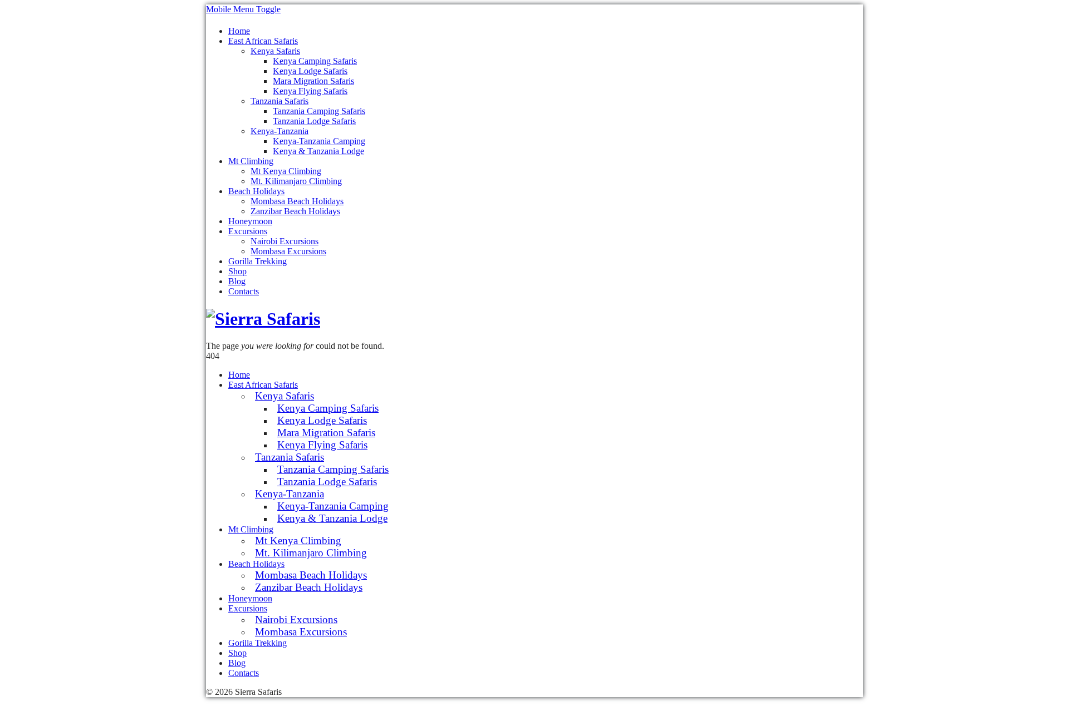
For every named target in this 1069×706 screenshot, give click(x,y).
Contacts (243, 291)
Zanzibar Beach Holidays (295, 211)
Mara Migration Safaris (313, 81)
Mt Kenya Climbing (286, 171)
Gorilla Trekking (257, 261)
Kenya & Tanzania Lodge (318, 151)
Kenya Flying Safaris (310, 91)
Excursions (247, 231)
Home (239, 31)
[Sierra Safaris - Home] (263, 319)
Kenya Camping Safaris (315, 61)
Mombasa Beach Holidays (297, 201)
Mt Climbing (250, 161)
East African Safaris (263, 41)
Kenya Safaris (275, 51)
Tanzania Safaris (279, 101)
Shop (237, 271)
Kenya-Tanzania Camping (319, 141)
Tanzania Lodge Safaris (314, 121)
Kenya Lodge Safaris (310, 71)
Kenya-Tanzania (279, 131)
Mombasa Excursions (288, 251)
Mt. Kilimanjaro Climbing (296, 181)
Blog (237, 281)
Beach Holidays (256, 191)
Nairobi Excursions (284, 241)
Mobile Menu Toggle (243, 9)
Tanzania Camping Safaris (319, 111)
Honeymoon (250, 221)
